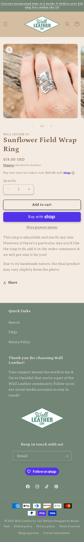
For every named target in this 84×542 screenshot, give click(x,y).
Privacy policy (45, 526)
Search (14, 322)
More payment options (42, 227)
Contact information (56, 532)
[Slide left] (32, 126)
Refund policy (23, 526)
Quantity (9, 180)
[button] (5, 24)
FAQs (13, 332)
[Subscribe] (66, 456)
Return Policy (19, 342)
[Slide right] (51, 126)
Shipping (8, 165)
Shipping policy (29, 532)
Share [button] (12, 282)
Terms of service (69, 526)
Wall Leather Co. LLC (28, 520)
